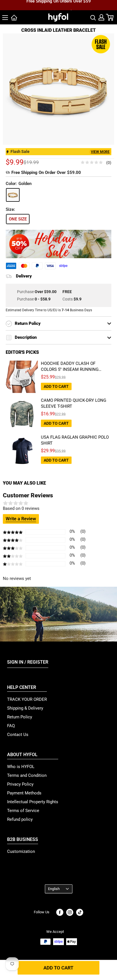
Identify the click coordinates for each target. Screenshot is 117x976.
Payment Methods (24, 793)
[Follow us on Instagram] (69, 912)
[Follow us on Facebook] (59, 912)
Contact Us (17, 734)
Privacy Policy (20, 784)
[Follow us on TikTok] (79, 912)
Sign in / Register (27, 662)
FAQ (11, 725)
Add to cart (58, 968)
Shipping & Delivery (25, 708)
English (54, 889)
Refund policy (20, 819)
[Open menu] (5, 17)
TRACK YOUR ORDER (27, 699)
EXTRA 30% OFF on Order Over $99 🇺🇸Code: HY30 (59, 7)
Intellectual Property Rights (32, 801)
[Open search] (93, 17)
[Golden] (13, 195)
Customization (21, 851)
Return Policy (19, 717)
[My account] (101, 17)
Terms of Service (23, 810)
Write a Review (21, 518)
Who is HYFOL (20, 766)
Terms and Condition (27, 775)
